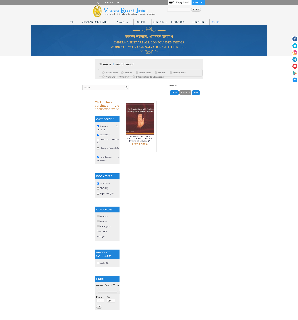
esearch (130, 11)
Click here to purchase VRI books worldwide (107, 106)
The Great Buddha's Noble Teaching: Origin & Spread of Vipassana (139, 138)
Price (174, 92)
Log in (98, 2)
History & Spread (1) (109, 148)
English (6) (102, 231)
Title (196, 92)
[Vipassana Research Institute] (97, 15)
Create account (112, 2)
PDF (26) (104, 188)
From (99, 297)
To (108, 297)
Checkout (198, 2)
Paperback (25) (106, 193)
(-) (104, 72)
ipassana (113, 11)
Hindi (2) (100, 236)
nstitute (143, 11)
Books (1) (104, 263)
